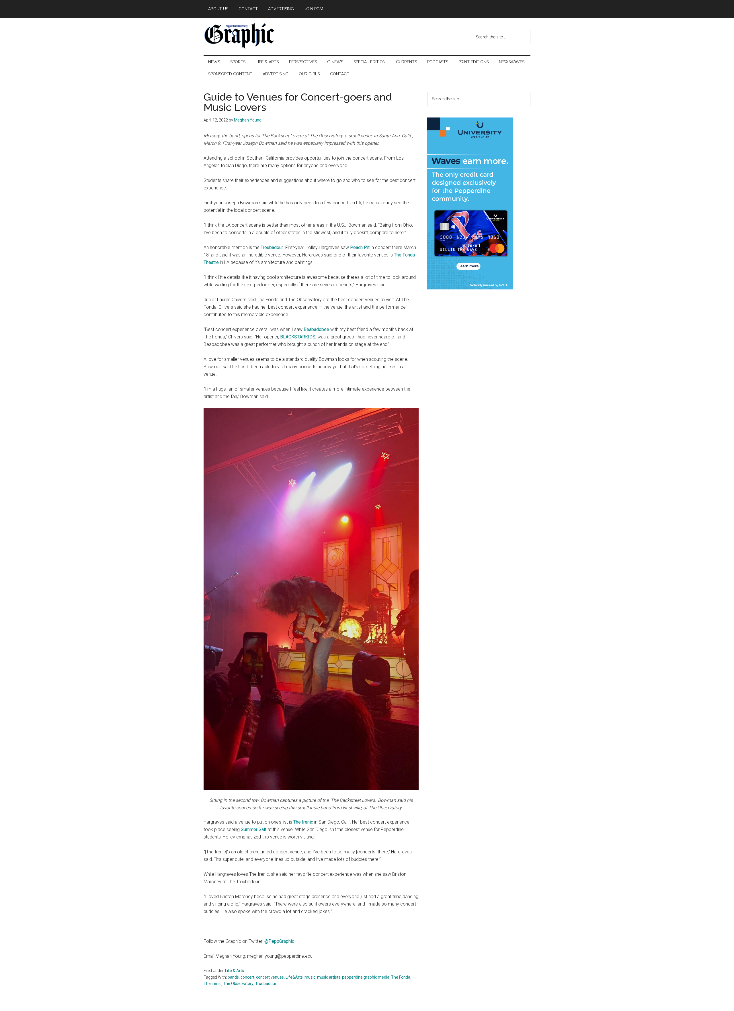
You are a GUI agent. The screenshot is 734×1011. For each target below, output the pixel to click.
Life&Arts (294, 977)
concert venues (270, 977)
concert (247, 977)
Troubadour (271, 247)
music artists (328, 977)
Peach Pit (360, 247)
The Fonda (400, 977)
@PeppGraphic (279, 941)
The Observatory (238, 983)
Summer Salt (253, 829)
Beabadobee (316, 329)
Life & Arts (234, 970)
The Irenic (303, 822)
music (309, 977)
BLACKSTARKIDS (297, 337)
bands (233, 977)
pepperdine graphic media (365, 977)
